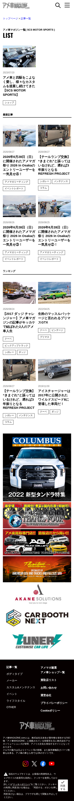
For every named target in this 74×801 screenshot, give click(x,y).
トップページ (10, 18)
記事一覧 (26, 18)
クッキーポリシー (21, 784)
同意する (62, 785)
